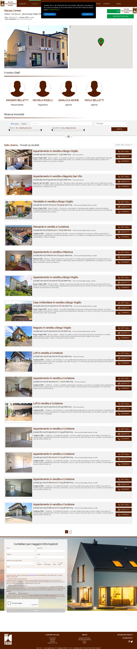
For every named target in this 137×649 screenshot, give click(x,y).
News (84, 643)
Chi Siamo (52, 638)
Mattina (39, 564)
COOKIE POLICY (54, 10)
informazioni (32, 575)
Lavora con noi (52, 643)
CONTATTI (123, 156)
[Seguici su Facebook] (129, 642)
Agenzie (52, 639)
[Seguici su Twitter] (132, 642)
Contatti (52, 641)
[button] (101, 42)
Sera (54, 564)
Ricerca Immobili (84, 638)
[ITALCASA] (8, 644)
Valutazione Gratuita (84, 639)
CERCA (119, 129)
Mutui (84, 641)
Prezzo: (12, 128)
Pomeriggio (47, 564)
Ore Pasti (60, 563)
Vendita (16, 124)
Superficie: (56, 128)
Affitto (24, 124)
